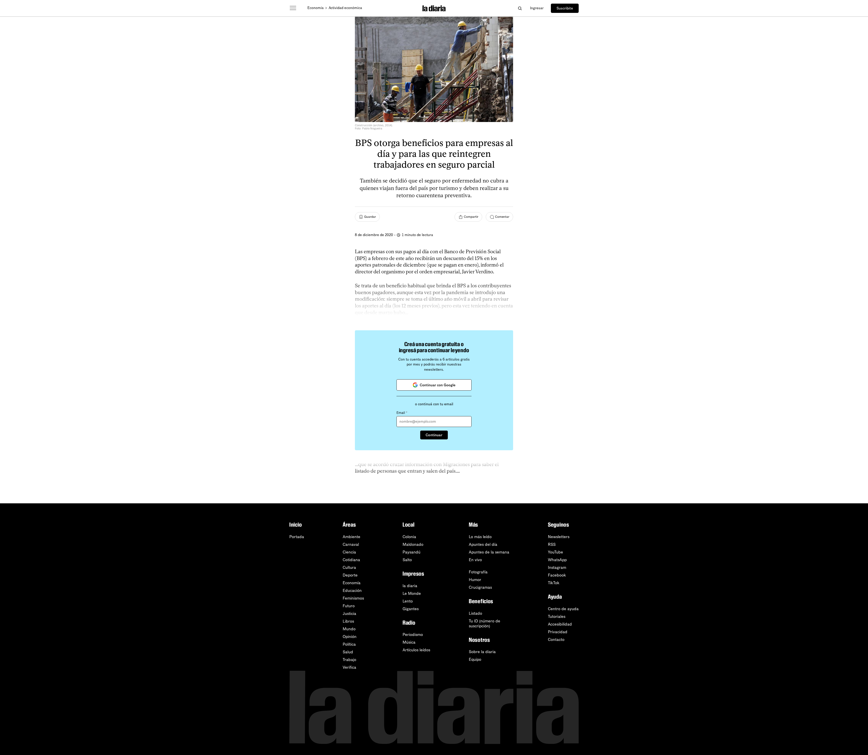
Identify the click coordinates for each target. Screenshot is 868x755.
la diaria (410, 585)
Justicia (349, 613)
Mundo (349, 628)
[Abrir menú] (293, 8)
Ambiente (351, 536)
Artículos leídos (416, 649)
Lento (408, 601)
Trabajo (349, 659)
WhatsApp (557, 559)
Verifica (349, 667)
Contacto (556, 639)
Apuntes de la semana (489, 552)
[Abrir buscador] (520, 8)
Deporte (350, 575)
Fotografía (478, 572)
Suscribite (565, 8)
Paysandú (411, 552)
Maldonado (413, 544)
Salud (348, 651)
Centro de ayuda (563, 608)
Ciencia (349, 552)
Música (409, 642)
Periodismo (413, 634)
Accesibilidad (560, 624)
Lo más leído (480, 536)
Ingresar (537, 8)
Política (349, 644)
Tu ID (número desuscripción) (484, 623)
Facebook (557, 575)
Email (401, 413)
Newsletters (558, 536)
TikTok (553, 582)
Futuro (349, 605)
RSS (552, 544)
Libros (348, 621)
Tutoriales (556, 616)
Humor (475, 579)
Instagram (557, 567)
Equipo (475, 659)
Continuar (434, 435)
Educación (352, 590)
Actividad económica (345, 8)
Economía (315, 8)
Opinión (349, 636)
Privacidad (557, 631)
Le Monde (412, 593)
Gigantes (411, 608)
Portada (296, 536)
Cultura (349, 567)
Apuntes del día (483, 544)
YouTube (555, 552)
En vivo (475, 559)
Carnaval (351, 544)
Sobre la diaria (482, 651)
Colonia (409, 536)
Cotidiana (351, 559)
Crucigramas (480, 587)
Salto (407, 559)
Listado (475, 613)
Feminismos (353, 598)
